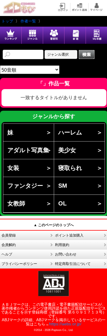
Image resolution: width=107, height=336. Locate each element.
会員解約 (8, 245)
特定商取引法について (73, 264)
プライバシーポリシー (19, 264)
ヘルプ (6, 254)
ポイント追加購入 (69, 235)
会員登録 (8, 235)
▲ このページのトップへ (54, 225)
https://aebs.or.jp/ (65, 323)
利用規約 (62, 245)
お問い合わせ (65, 254)
